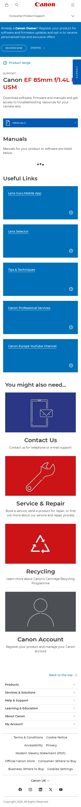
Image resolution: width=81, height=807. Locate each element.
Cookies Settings (60, 769)
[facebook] (20, 789)
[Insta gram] (30, 789)
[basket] (6, 5)
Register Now (13, 48)
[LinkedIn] (40, 789)
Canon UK (39, 780)
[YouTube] (61, 789)
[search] (17, 5)
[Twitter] (50, 789)
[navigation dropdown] (72, 5)
